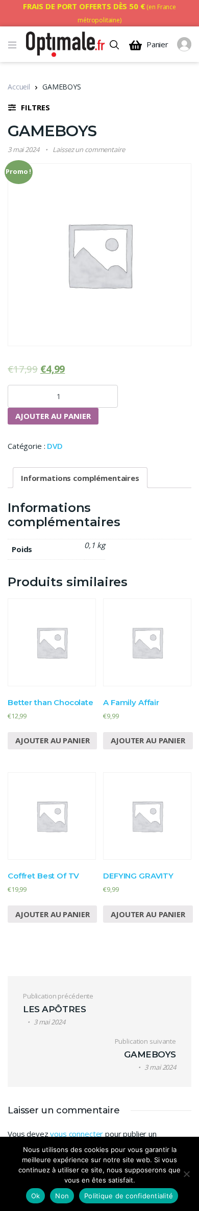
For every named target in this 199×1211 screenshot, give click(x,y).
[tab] (80, 477)
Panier (157, 44)
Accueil (19, 87)
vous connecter (76, 1134)
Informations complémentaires (80, 478)
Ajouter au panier (53, 416)
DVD (55, 446)
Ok (35, 1196)
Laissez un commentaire (89, 149)
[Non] (186, 1174)
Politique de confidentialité (128, 1196)
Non (62, 1196)
